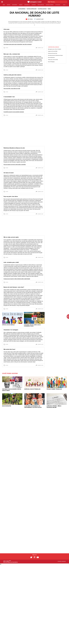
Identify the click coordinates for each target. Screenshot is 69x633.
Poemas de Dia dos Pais (52, 53)
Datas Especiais (32, 8)
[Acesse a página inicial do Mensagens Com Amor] (34, 2)
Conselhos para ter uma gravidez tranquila (14, 111)
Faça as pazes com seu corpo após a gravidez (15, 164)
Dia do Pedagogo (51, 61)
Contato (60, 561)
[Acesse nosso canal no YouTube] (38, 557)
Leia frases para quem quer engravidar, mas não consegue (18, 44)
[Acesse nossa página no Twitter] (31, 557)
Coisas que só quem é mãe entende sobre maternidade (17, 278)
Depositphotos (15, 562)
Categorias (21, 8)
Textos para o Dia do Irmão (53, 59)
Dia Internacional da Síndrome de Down (55, 55)
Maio (49, 8)
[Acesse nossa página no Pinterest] (34, 557)
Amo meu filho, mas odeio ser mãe (12, 88)
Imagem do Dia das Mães (52, 51)
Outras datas (42, 8)
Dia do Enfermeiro (51, 57)
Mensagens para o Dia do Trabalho (54, 49)
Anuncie (64, 561)
